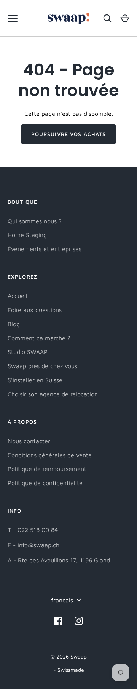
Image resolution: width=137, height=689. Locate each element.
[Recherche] (107, 18)
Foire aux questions (35, 309)
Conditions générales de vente (50, 455)
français (62, 600)
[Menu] (12, 18)
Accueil (17, 295)
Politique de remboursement (47, 468)
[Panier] (124, 18)
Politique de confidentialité (45, 482)
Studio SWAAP (28, 351)
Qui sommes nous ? (35, 221)
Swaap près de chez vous (42, 365)
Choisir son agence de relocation (53, 394)
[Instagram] (78, 620)
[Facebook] (58, 620)
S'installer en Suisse (35, 380)
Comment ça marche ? (39, 338)
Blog (14, 323)
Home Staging (27, 234)
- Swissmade (68, 670)
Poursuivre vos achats (68, 134)
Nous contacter (29, 440)
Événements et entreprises (44, 248)
